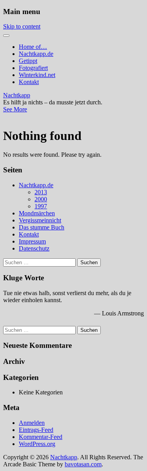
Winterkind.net (37, 75)
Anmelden (32, 422)
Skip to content (21, 26)
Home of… (33, 46)
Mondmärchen (37, 213)
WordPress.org (37, 444)
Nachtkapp (16, 95)
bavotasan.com (83, 464)
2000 (40, 199)
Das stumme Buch (41, 227)
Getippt (28, 60)
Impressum (32, 241)
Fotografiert (33, 67)
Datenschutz (34, 248)
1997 (40, 206)
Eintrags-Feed (36, 429)
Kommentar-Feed (40, 436)
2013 (40, 192)
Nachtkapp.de (36, 53)
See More (15, 109)
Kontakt (29, 82)
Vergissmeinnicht (40, 220)
